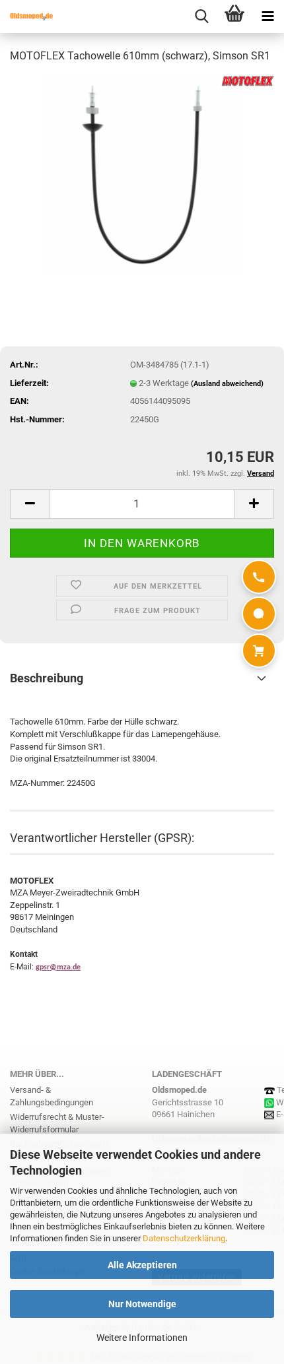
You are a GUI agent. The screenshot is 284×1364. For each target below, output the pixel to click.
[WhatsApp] (259, 614)
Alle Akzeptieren (142, 1265)
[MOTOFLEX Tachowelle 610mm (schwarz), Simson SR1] (142, 174)
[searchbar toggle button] (201, 16)
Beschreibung (46, 678)
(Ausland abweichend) (227, 383)
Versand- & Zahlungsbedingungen (51, 1096)
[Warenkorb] (259, 650)
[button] (30, 504)
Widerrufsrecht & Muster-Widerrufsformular (57, 1123)
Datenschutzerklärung (184, 1238)
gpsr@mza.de (58, 967)
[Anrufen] (259, 577)
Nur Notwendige (142, 1304)
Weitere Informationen (142, 1337)
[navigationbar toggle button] (267, 16)
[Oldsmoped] (26, 16)
